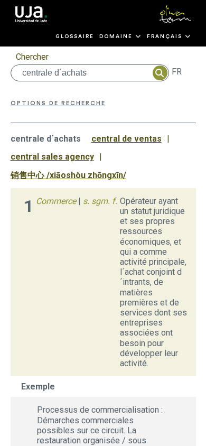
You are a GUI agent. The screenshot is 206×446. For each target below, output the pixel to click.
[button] (120, 36)
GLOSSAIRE (74, 36)
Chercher (32, 57)
